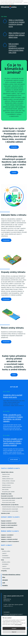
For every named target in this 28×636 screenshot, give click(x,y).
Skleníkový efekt (5, 513)
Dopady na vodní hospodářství (9, 525)
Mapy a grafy (6, 545)
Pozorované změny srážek (8, 502)
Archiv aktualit (14, 459)
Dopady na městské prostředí (8, 523)
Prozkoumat (6, 240)
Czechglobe (6, 612)
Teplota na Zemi (6, 474)
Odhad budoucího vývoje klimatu (9, 504)
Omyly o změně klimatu (8, 483)
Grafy (2, 559)
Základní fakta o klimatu (7, 472)
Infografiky (14, 147)
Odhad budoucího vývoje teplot (10, 509)
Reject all (14, 631)
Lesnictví (4, 553)
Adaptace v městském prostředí (9, 539)
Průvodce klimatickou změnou (11, 574)
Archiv (14, 374)
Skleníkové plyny (6, 485)
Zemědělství (5, 555)
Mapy (2, 549)
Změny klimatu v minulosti (8, 480)
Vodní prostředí (6, 557)
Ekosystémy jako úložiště (8, 491)
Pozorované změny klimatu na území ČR (11, 498)
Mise (3, 577)
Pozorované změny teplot (8, 500)
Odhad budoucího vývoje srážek (10, 511)
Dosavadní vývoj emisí (7, 496)
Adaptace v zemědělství (7, 535)
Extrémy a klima (6, 551)
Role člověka (5, 489)
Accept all (14, 628)
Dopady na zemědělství (7, 527)
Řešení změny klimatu (10, 531)
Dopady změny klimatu (10, 517)
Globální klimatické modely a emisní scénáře (12, 506)
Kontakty (5, 585)
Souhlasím (26, 2)
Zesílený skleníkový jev (7, 478)
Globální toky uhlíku (6, 493)
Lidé (3, 582)
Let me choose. (18, 624)
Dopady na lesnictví (6, 520)
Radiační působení (6, 487)
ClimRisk (14, 172)
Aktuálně (5, 580)
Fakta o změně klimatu (10, 468)
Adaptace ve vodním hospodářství (10, 541)
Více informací (11, 3)
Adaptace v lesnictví (6, 537)
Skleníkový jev (5, 476)
